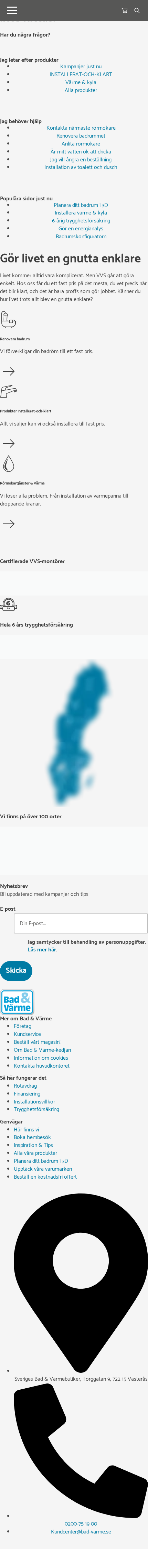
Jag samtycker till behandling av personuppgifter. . (87, 947)
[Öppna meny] (12, 10)
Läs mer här (42, 950)
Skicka (16, 971)
